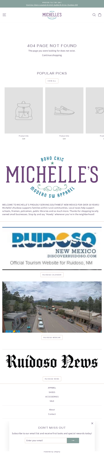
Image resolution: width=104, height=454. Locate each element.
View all (52, 81)
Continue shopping (52, 55)
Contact (52, 414)
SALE (52, 401)
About (52, 409)
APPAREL (52, 387)
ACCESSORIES (51, 396)
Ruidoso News (52, 379)
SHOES (52, 392)
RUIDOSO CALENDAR (52, 275)
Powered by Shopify (52, 451)
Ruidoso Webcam (52, 337)
